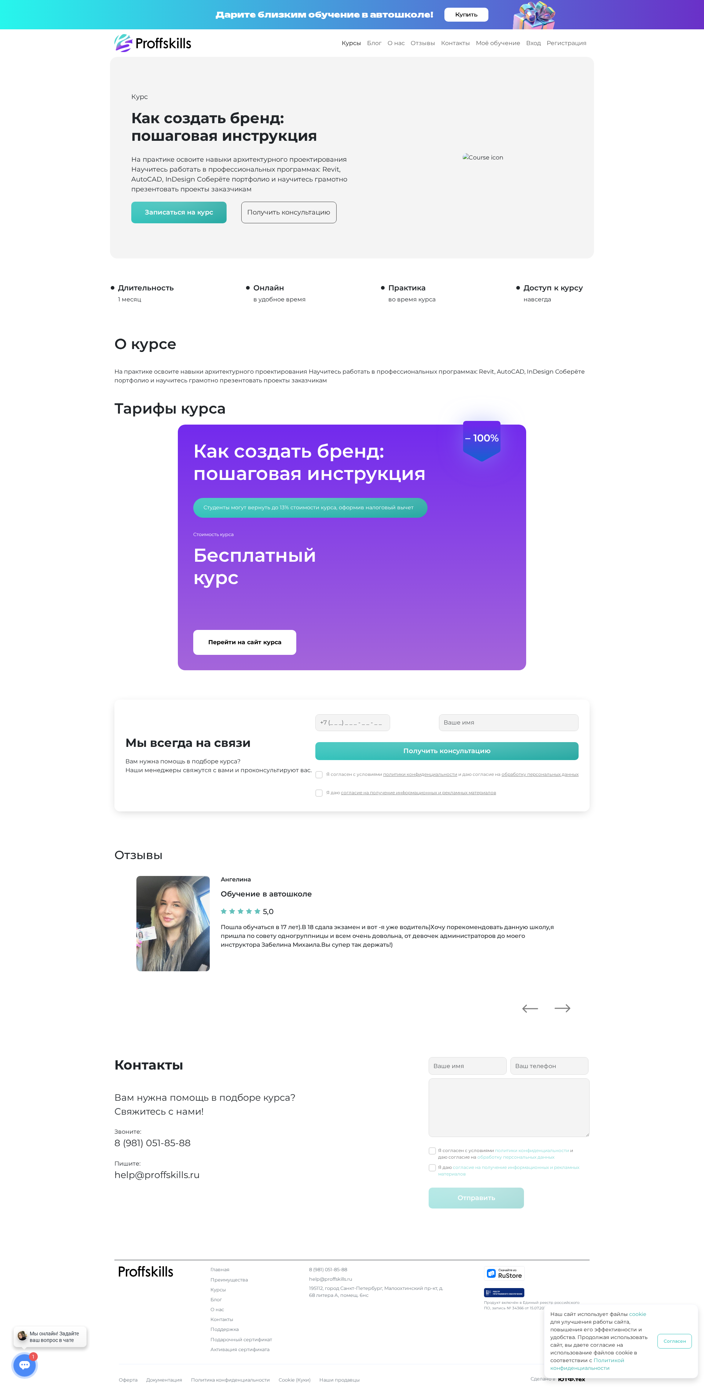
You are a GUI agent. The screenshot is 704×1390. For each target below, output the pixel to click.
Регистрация (567, 43)
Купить (466, 14)
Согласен (675, 1341)
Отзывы (423, 43)
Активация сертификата (240, 1349)
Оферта (128, 1380)
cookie (637, 1314)
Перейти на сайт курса (245, 642)
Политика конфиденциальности (230, 1380)
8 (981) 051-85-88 (152, 1142)
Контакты (455, 43)
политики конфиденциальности (420, 774)
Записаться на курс (179, 212)
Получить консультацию (288, 212)
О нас (396, 43)
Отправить (476, 1198)
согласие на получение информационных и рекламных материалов (418, 792)
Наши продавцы (339, 1380)
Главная (220, 1269)
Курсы (351, 43)
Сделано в (544, 1379)
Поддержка (224, 1329)
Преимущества (229, 1280)
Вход (533, 43)
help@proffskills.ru (157, 1174)
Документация (164, 1380)
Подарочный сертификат (241, 1339)
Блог (374, 43)
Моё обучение (498, 43)
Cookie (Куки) (295, 1380)
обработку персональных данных (540, 774)
